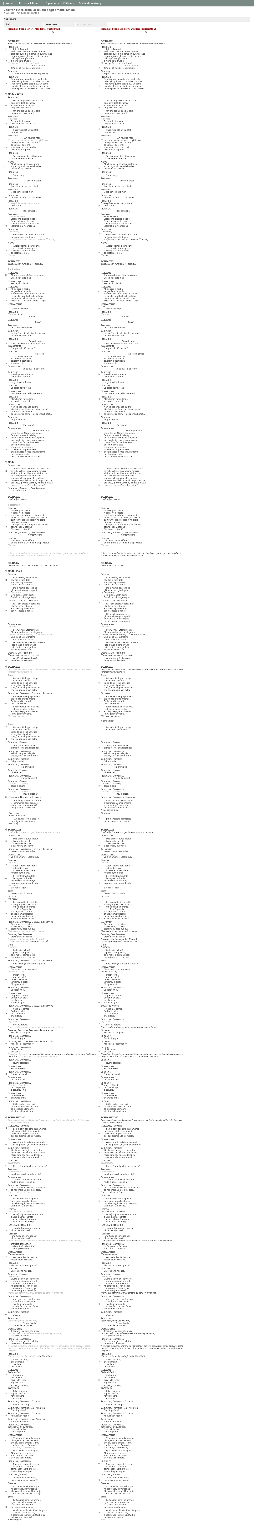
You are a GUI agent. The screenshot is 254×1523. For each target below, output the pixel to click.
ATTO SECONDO (85, 24)
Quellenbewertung (90, 3)
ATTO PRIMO (52, 24)
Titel (7, 24)
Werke (9, 3)
